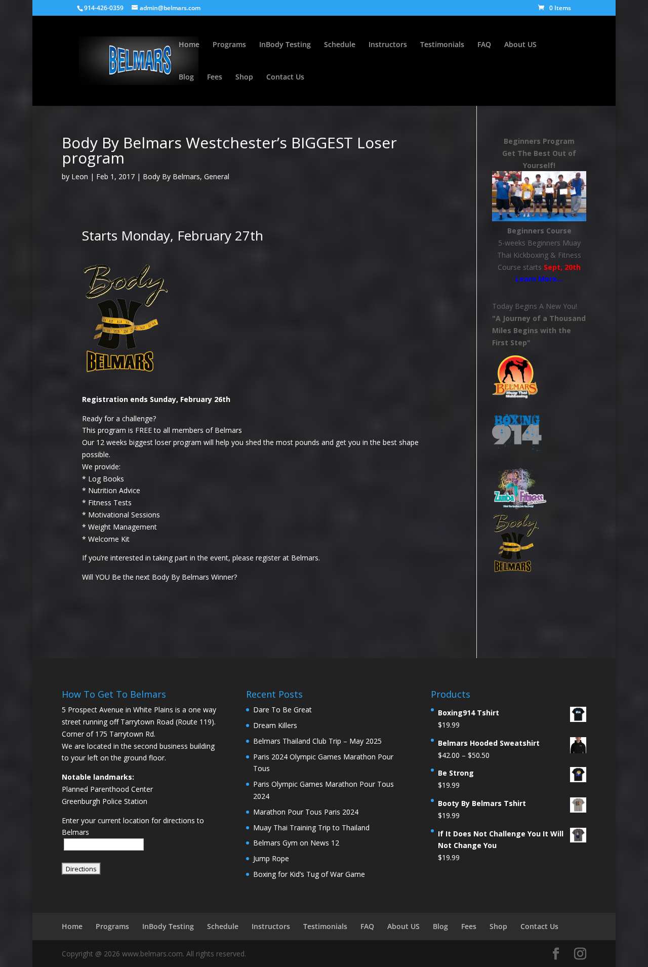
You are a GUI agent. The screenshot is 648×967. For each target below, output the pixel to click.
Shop (244, 77)
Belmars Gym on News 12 (296, 843)
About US (520, 45)
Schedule (339, 45)
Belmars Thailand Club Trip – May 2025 (317, 741)
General (216, 176)
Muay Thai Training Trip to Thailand (311, 827)
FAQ (484, 45)
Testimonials (442, 45)
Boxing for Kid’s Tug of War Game (309, 874)
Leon (79, 176)
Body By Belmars (171, 176)
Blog (186, 77)
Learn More (536, 279)
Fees (214, 77)
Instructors (388, 45)
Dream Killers (275, 725)
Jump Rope (271, 858)
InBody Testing (285, 45)
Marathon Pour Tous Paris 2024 (305, 812)
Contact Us (285, 77)
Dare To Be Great (282, 709)
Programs (229, 45)
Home (189, 45)
